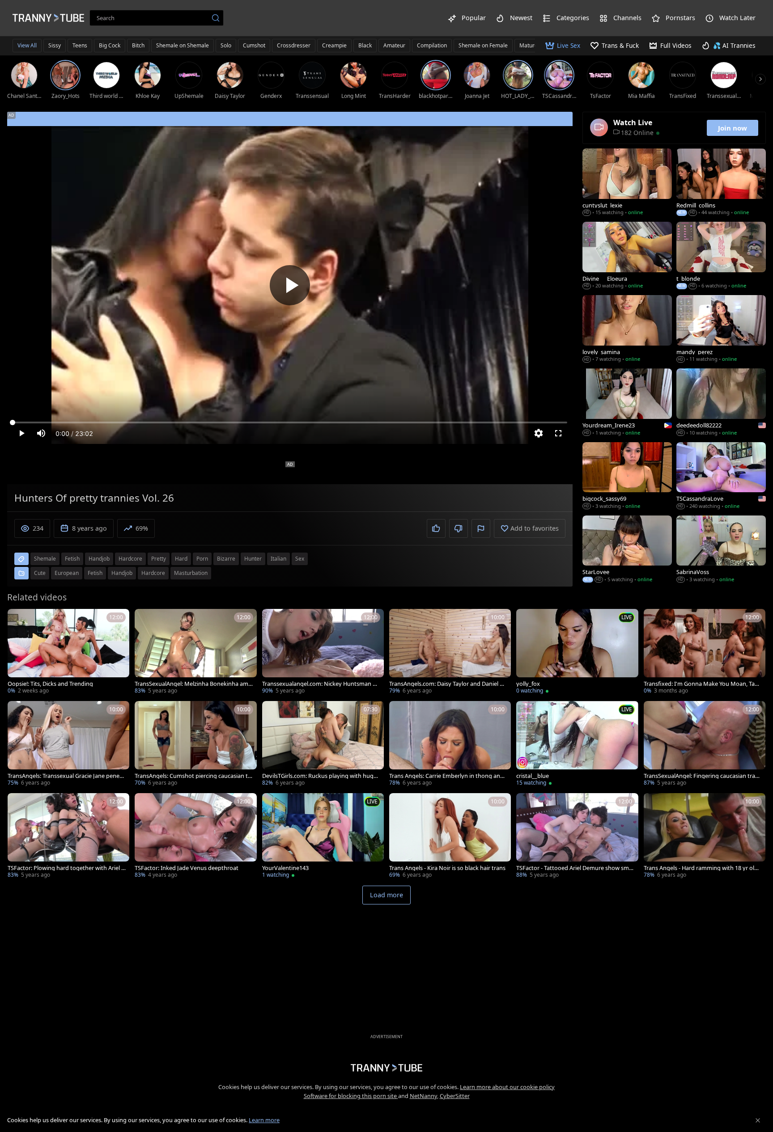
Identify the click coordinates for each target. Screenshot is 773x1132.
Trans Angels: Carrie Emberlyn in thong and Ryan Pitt (446, 776)
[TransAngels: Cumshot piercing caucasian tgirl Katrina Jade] (195, 744)
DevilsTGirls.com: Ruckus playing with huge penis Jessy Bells (319, 776)
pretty (158, 558)
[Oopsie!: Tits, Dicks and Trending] (68, 652)
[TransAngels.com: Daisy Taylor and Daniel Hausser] (450, 652)
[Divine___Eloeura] (627, 256)
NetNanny (423, 1096)
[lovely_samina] (627, 329)
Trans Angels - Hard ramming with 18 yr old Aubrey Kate (701, 868)
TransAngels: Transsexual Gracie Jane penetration (66, 776)
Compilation (432, 45)
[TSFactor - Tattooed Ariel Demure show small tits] (577, 836)
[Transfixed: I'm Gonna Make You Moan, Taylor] (704, 652)
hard (181, 558)
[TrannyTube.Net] (48, 18)
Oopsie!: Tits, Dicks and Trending (50, 684)
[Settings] (539, 433)
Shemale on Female (483, 45)
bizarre (226, 558)
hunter (253, 558)
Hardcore (153, 573)
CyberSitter (455, 1096)
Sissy (54, 45)
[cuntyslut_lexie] (627, 182)
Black (365, 45)
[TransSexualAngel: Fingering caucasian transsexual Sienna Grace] (704, 744)
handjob (99, 558)
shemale (45, 558)
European (67, 573)
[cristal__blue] (577, 744)
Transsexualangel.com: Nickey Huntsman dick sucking (321, 684)
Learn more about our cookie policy (507, 1087)
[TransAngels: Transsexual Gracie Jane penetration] (68, 744)
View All (27, 45)
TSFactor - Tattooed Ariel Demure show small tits (574, 868)
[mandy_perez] (721, 329)
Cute (40, 573)
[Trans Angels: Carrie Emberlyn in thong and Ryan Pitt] (450, 744)
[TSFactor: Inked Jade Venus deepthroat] (195, 836)
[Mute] (41, 433)
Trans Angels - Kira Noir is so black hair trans (447, 868)
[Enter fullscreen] (558, 433)
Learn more (264, 1120)
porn (202, 558)
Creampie (334, 45)
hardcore (130, 558)
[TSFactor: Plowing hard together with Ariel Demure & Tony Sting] (68, 836)
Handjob (121, 573)
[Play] (290, 285)
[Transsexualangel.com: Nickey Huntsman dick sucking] (323, 652)
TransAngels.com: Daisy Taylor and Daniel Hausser (448, 684)
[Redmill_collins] (721, 182)
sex (299, 558)
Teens (79, 45)
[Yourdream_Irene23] (627, 402)
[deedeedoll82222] (721, 402)
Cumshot (254, 45)
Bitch (138, 45)
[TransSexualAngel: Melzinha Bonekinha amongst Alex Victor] (195, 652)
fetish (72, 558)
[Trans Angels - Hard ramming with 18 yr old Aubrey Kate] (704, 836)
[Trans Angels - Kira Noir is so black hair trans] (450, 836)
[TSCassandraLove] (721, 476)
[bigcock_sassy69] (627, 476)
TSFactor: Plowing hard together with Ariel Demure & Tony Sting (66, 868)
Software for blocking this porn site (351, 1096)
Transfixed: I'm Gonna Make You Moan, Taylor (701, 684)
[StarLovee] (627, 549)
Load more (386, 895)
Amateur (394, 45)
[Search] (215, 17)
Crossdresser (293, 45)
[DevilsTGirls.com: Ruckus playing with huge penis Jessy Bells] (323, 744)
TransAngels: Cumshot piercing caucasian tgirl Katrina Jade (194, 776)
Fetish (95, 573)
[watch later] (18, 619)
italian (278, 558)
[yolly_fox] (577, 652)
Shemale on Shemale (182, 45)
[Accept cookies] (758, 1120)
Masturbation (191, 573)
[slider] (290, 422)
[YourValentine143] (323, 836)
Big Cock (109, 45)
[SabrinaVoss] (721, 549)
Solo (226, 45)
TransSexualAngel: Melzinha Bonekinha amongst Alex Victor (193, 684)
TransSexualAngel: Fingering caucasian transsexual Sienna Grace (702, 776)
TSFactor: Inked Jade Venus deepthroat (186, 868)
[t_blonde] (721, 256)
